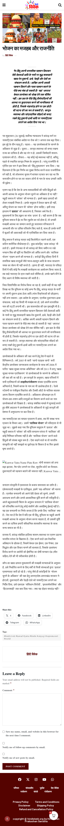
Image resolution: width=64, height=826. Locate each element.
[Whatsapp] (52, 779)
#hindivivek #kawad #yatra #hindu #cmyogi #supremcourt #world (31, 637)
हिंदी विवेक (9, 55)
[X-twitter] (28, 779)
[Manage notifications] (7, 818)
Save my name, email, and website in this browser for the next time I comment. (32, 733)
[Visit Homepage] (32, 5)
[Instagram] (36, 779)
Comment (8, 690)
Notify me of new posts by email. (18, 757)
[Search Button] (60, 5)
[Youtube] (44, 779)
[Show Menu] (4, 5)
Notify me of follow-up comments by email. (23, 747)
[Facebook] (19, 779)
